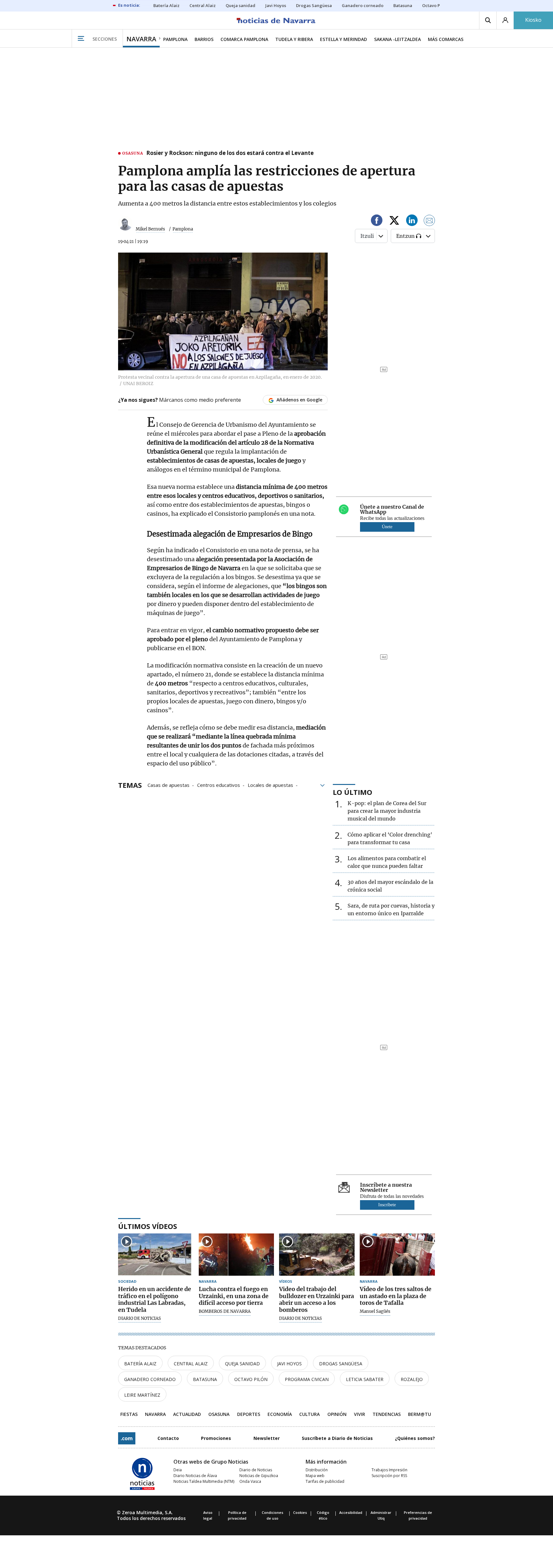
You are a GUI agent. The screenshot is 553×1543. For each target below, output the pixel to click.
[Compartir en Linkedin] (412, 221)
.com (127, 1438)
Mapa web (315, 1475)
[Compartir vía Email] (429, 221)
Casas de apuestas (168, 785)
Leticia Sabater (364, 1379)
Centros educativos (218, 785)
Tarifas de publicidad (325, 1481)
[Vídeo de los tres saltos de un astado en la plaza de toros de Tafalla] (397, 1254)
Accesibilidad (350, 1512)
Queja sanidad (242, 1364)
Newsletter (266, 1438)
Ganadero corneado (150, 1379)
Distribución (317, 1470)
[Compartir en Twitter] (394, 221)
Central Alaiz (191, 1364)
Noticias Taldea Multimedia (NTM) (203, 1481)
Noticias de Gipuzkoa (258, 1475)
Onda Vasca (250, 1481)
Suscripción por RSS (389, 1475)
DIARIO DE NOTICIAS (139, 1318)
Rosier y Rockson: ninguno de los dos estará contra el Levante (230, 153)
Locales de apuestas (270, 785)
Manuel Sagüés (375, 1311)
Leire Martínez (142, 1395)
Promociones (216, 1438)
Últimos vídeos (147, 1226)
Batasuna (205, 1379)
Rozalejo (412, 1379)
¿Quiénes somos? (415, 1438)
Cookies (300, 1512)
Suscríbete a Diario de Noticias (337, 1438)
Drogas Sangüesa (340, 1364)
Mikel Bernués (150, 229)
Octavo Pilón (251, 1379)
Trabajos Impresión (389, 1470)
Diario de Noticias (255, 1470)
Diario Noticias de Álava (195, 1475)
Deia (177, 1470)
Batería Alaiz (140, 1364)
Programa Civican (307, 1379)
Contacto (168, 1438)
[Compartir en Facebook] (376, 221)
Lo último (352, 792)
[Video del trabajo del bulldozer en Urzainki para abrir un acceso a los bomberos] (317, 1254)
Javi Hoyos (289, 1364)
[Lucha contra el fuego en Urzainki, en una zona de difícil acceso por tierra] (236, 1254)
